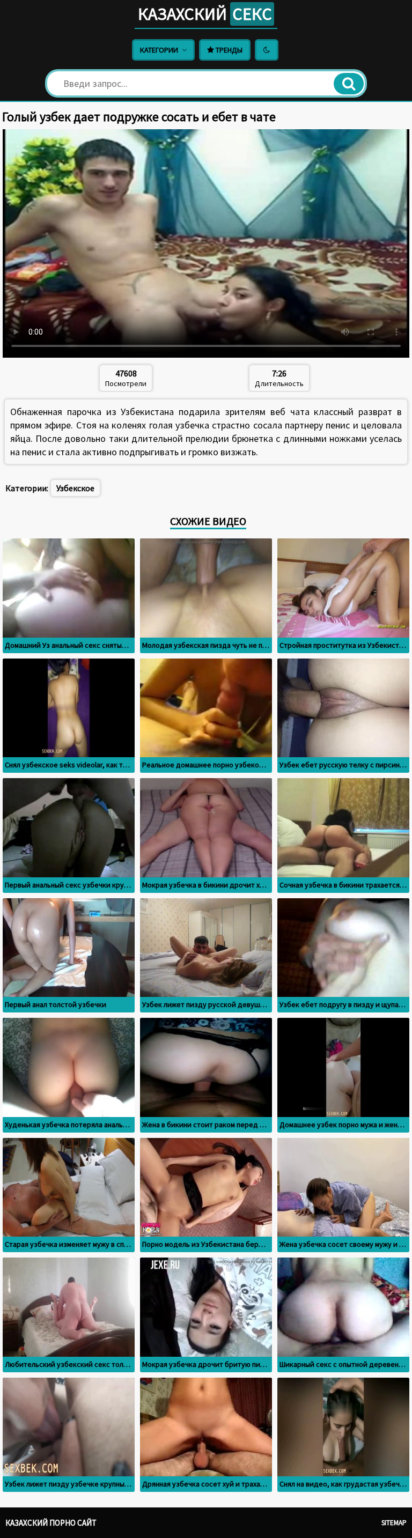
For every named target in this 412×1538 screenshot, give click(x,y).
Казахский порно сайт (51, 1523)
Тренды (228, 50)
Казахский (205, 14)
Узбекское (75, 488)
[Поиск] (349, 83)
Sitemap (394, 1522)
